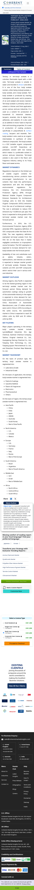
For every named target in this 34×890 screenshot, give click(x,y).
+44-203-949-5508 (7, 751)
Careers (15, 793)
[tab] (7, 69)
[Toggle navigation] (28, 3)
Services (4, 780)
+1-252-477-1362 (23, 747)
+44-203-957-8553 (7, 749)
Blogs (14, 789)
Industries (4, 775)
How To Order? (26, 779)
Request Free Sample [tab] (18, 72)
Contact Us (4, 784)
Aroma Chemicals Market (11, 555)
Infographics (17, 785)
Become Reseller (26, 772)
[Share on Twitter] (15, 498)
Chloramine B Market (10, 575)
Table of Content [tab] (23, 69)
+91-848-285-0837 (24, 759)
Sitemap (26, 802)
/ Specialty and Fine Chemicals (12, 8)
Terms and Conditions (27, 786)
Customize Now (16, 591)
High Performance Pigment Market (14, 567)
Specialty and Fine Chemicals (19, 56)
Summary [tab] (7, 69)
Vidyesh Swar (7, 506)
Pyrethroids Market (9, 559)
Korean (16, 543)
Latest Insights (15, 775)
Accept (17, 888)
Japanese (7, 543)
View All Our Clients (17, 686)
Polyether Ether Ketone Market (13, 563)
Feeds (25, 807)
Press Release (17, 780)
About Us (4, 771)
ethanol (21, 85)
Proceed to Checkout (17, 643)
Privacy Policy (26, 884)
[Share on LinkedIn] (11, 498)
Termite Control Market (10, 571)
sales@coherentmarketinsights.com (17, 739)
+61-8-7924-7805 (7, 759)
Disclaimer (27, 798)
